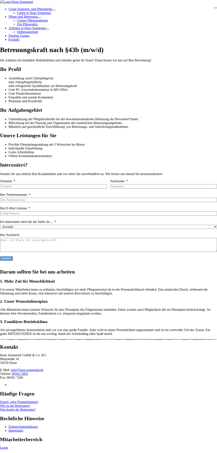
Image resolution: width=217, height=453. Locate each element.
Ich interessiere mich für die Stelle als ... (26, 222)
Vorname (6, 181)
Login (4, 447)
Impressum (15, 430)
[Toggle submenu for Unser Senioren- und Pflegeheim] (54, 10)
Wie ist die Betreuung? (15, 405)
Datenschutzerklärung (23, 426)
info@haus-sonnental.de (27, 370)
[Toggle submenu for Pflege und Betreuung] (39, 17)
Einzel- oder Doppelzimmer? (19, 402)
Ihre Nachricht (9, 235)
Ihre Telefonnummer (13, 194)
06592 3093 (20, 374)
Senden (6, 258)
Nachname (117, 181)
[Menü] (215, 7)
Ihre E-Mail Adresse (13, 208)
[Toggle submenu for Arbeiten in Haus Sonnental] (47, 29)
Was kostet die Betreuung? (18, 409)
